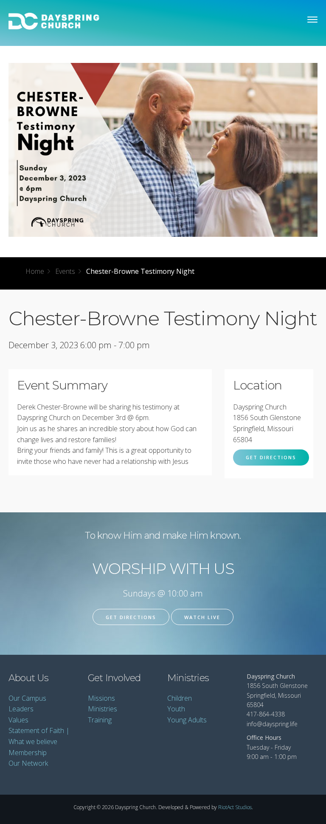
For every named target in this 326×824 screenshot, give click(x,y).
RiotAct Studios (235, 807)
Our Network (28, 763)
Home (34, 271)
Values (18, 720)
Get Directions (271, 457)
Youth (176, 708)
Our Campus (27, 698)
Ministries (102, 708)
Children (179, 698)
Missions (101, 698)
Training (100, 720)
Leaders (21, 708)
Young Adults (187, 720)
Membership (27, 752)
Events (65, 271)
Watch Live (202, 617)
